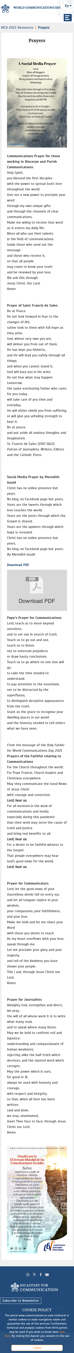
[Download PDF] (37, 590)
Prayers (44, 27)
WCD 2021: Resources (17, 27)
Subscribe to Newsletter (20, 1300)
